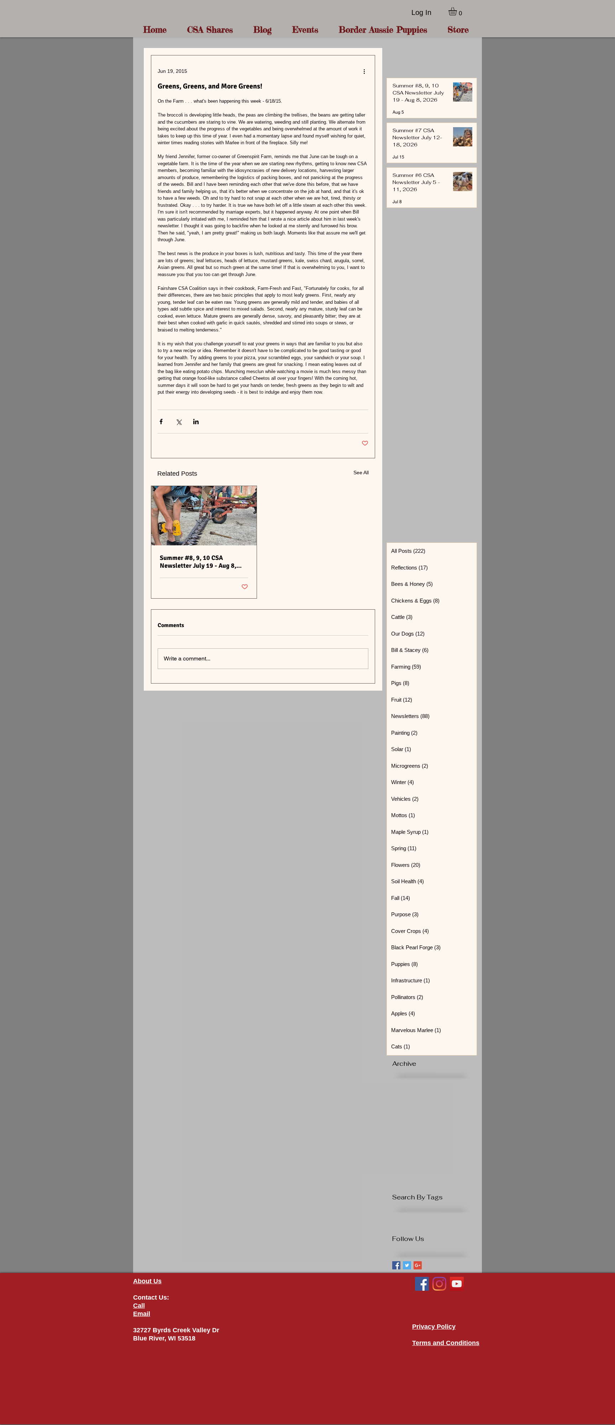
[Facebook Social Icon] (422, 1284)
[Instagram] (439, 1284)
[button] (457, 11)
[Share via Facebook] (161, 421)
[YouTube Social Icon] (457, 1284)
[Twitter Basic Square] (407, 1265)
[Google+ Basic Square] (418, 1265)
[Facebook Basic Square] (396, 1265)
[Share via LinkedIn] (196, 421)
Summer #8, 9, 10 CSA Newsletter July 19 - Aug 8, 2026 (198, 562)
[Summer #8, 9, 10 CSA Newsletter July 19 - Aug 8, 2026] (204, 515)
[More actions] (364, 71)
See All (361, 472)
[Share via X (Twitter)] (178, 421)
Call (139, 1305)
